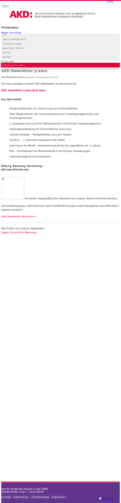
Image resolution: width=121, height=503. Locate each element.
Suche (110, 1)
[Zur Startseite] (52, 20)
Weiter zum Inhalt (11, 32)
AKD (4, 35)
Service (6, 53)
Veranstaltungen (12, 44)
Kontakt (7, 57)
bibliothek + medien (13, 48)
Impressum (59, 497)
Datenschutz (21, 497)
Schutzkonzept (40, 497)
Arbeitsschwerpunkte (14, 39)
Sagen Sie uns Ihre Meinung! (19, 232)
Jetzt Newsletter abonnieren (18, 216)
